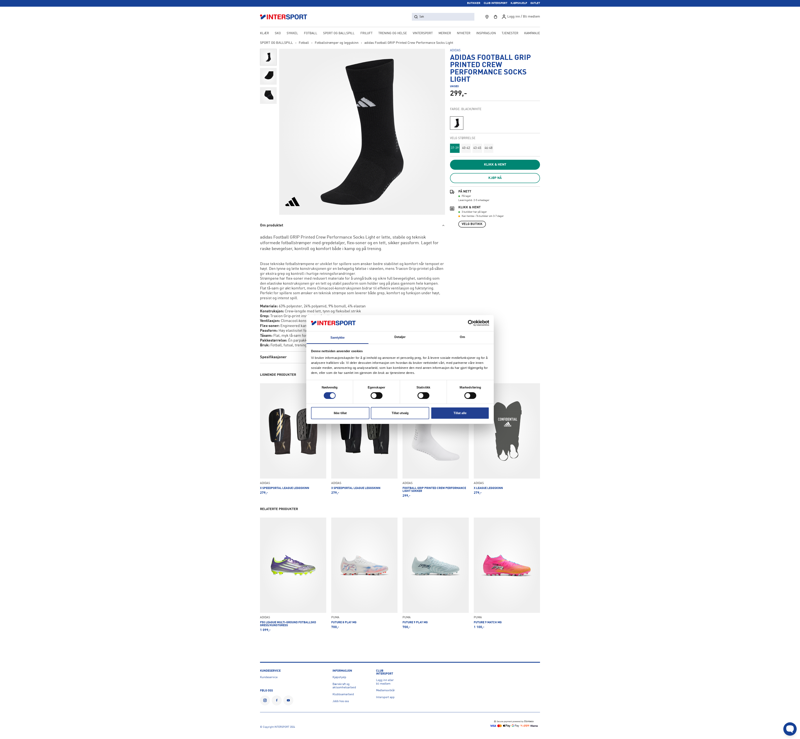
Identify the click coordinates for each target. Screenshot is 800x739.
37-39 (455, 148)
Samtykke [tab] (337, 337)
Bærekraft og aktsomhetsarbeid (344, 686)
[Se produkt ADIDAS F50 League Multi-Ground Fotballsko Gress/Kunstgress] (293, 575)
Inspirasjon (486, 33)
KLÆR (264, 33)
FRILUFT (366, 33)
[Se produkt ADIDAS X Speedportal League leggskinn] (293, 440)
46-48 (488, 148)
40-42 (466, 148)
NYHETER (463, 33)
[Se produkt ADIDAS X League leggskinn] (507, 440)
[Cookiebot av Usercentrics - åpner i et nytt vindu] (471, 323)
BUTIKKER (473, 3)
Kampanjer (533, 33)
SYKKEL (292, 33)
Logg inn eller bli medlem (385, 682)
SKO (278, 33)
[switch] (376, 395)
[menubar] (400, 33)
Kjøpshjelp (339, 677)
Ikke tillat (340, 413)
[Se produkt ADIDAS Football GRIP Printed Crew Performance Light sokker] (435, 440)
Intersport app (385, 697)
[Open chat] (790, 729)
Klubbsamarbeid (343, 694)
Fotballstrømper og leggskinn (337, 43)
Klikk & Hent (495, 164)
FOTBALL (310, 33)
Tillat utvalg (400, 413)
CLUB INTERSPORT (495, 3)
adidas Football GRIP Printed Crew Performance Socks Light (408, 43)
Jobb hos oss (340, 701)
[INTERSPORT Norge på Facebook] (277, 700)
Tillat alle (460, 413)
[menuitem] (510, 33)
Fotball (304, 43)
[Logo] (286, 17)
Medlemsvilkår (385, 690)
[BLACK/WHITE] (456, 123)
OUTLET (535, 3)
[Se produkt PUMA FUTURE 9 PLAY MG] (435, 575)
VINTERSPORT (423, 33)
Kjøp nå (495, 178)
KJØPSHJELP (519, 3)
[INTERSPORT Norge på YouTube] (288, 700)
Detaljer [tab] (400, 337)
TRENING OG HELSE (392, 33)
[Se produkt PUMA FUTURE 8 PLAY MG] (364, 575)
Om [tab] (462, 337)
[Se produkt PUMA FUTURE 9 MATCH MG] (507, 575)
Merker (445, 33)
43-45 (477, 148)
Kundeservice (269, 677)
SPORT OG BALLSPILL (339, 33)
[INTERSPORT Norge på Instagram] (265, 700)
